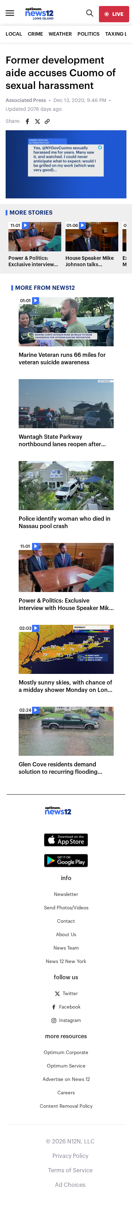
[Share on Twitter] (37, 121)
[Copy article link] (47, 121)
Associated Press (26, 100)
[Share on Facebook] (27, 121)
